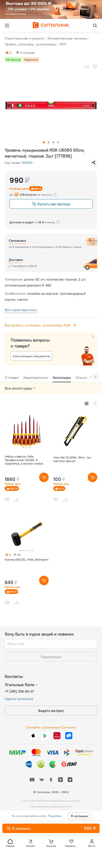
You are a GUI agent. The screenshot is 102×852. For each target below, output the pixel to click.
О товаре (12, 377)
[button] (10, 843)
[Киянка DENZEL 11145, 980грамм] (27, 562)
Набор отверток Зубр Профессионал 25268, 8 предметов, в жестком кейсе (24, 460)
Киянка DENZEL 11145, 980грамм (26, 559)
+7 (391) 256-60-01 (19, 691)
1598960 (27, 162)
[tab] (12, 378)
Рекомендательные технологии (51, 806)
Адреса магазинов (19, 699)
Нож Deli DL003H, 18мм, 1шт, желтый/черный (72, 459)
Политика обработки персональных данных (51, 800)
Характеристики (35, 377)
